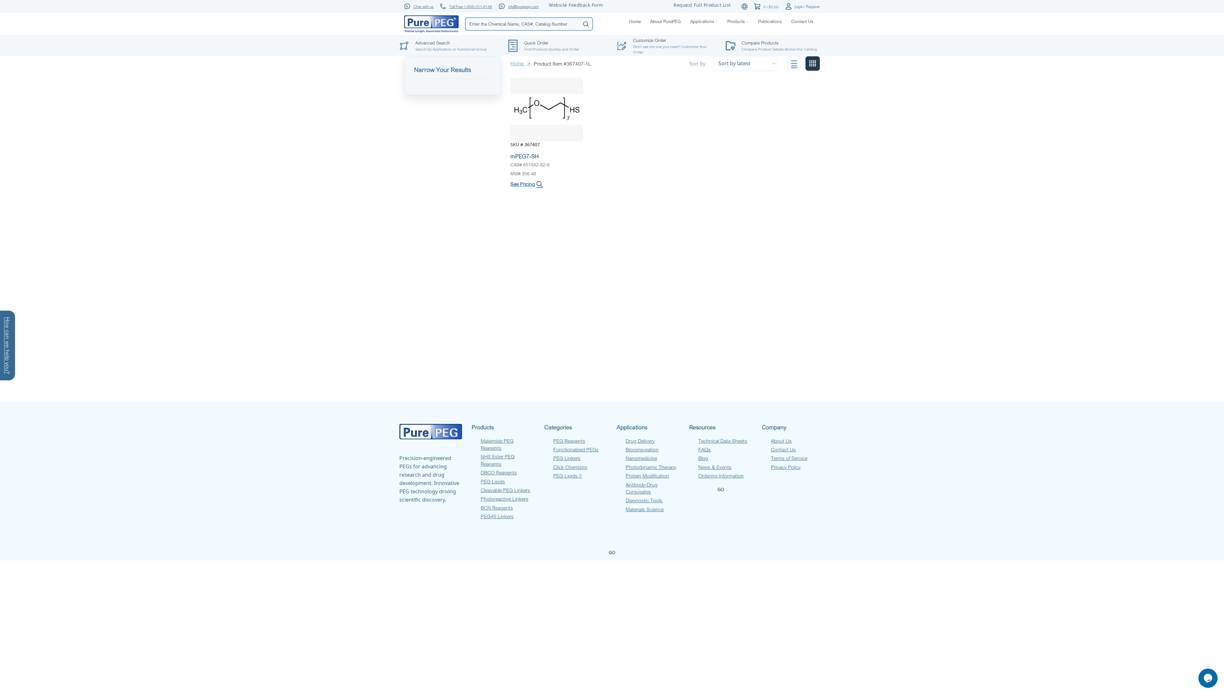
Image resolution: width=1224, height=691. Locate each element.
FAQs (704, 449)
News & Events (715, 467)
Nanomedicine (641, 458)
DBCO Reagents (499, 472)
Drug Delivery (640, 441)
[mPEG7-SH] (546, 109)
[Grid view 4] (812, 63)
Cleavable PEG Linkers (505, 490)
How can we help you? (7, 345)
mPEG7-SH (524, 156)
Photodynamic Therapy (651, 467)
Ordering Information (721, 476)
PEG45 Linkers (497, 516)
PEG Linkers (566, 458)
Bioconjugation (642, 449)
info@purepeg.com (523, 6)
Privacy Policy (786, 467)
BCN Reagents (497, 507)
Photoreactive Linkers (504, 499)
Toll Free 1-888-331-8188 (470, 6)
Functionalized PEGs (576, 449)
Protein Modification (647, 476)
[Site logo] (431, 23)
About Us (781, 441)
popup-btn (448, 31)
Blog (703, 458)
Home (517, 63)
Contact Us (783, 449)
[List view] (794, 63)
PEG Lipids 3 (567, 476)
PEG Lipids (493, 481)
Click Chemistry (570, 467)
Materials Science (645, 509)
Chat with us (423, 6)
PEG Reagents (569, 441)
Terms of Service (789, 458)
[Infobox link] (775, 45)
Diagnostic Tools (644, 500)
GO (720, 489)
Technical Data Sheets (722, 441)
